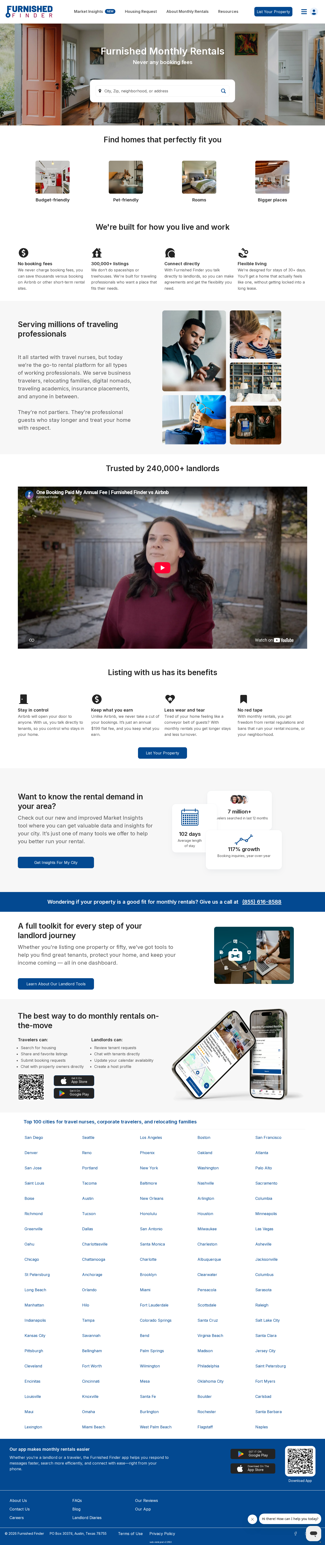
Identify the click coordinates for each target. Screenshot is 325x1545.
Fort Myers (265, 1381)
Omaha (88, 1411)
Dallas (87, 1228)
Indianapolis (35, 1320)
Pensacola (206, 1289)
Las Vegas (264, 1228)
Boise (29, 1198)
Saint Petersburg (270, 1366)
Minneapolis (266, 1213)
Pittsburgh (34, 1350)
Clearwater (207, 1274)
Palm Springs (152, 1350)
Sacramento (266, 1183)
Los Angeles (151, 1137)
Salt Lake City (267, 1320)
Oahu (29, 1244)
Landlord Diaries (87, 1517)
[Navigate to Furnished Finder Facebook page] (295, 1533)
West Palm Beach (156, 1427)
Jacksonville (266, 1259)
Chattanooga (93, 1259)
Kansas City (35, 1335)
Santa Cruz (207, 1320)
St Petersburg (37, 1274)
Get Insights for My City (56, 862)
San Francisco (268, 1137)
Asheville (263, 1244)
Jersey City (265, 1350)
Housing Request (141, 11)
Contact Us (20, 1509)
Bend (144, 1335)
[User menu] (308, 12)
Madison (205, 1350)
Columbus (264, 1274)
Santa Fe (148, 1396)
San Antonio (151, 1228)
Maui (29, 1411)
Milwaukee (207, 1228)
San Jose (33, 1168)
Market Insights (93, 11)
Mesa (145, 1381)
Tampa (88, 1320)
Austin (88, 1198)
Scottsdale (206, 1305)
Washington (208, 1168)
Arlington (205, 1198)
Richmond (34, 1213)
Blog (76, 1509)
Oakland (204, 1152)
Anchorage (92, 1274)
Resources (228, 11)
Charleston (207, 1244)
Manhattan (34, 1305)
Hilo (85, 1305)
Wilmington (150, 1366)
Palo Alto (263, 1168)
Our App (143, 1509)
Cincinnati (90, 1381)
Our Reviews (146, 1500)
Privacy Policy (162, 1533)
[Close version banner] (320, 1542)
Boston (203, 1137)
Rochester (206, 1411)
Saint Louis (34, 1183)
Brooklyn (148, 1274)
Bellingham (92, 1350)
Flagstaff (205, 1427)
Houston (205, 1213)
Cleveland (33, 1366)
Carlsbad (263, 1396)
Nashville (205, 1183)
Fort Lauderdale (154, 1305)
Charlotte (148, 1259)
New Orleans (151, 1198)
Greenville (34, 1228)
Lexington (33, 1427)
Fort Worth (92, 1366)
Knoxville (90, 1396)
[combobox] (162, 90)
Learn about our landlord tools (56, 984)
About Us (18, 1500)
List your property (273, 11)
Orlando (89, 1289)
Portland (90, 1168)
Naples (261, 1427)
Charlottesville (95, 1244)
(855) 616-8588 (261, 902)
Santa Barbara (268, 1411)
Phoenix (147, 1152)
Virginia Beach (210, 1335)
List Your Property (162, 753)
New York (149, 1168)
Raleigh (261, 1305)
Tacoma (89, 1183)
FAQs (77, 1500)
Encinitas (32, 1381)
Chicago (32, 1259)
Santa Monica (152, 1244)
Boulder (204, 1396)
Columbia (263, 1198)
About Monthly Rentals (187, 11)
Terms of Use (130, 1533)
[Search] (223, 91)
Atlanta (261, 1152)
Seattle (88, 1137)
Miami (145, 1289)
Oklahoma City (210, 1381)
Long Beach (35, 1289)
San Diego (34, 1137)
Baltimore (148, 1183)
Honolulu (148, 1213)
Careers (17, 1517)
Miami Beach (93, 1427)
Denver (31, 1152)
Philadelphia (208, 1366)
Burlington (149, 1411)
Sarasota (263, 1289)
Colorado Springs (156, 1320)
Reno (87, 1152)
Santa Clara (265, 1335)
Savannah (91, 1335)
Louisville (33, 1396)
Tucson (89, 1213)
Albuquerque (209, 1259)
